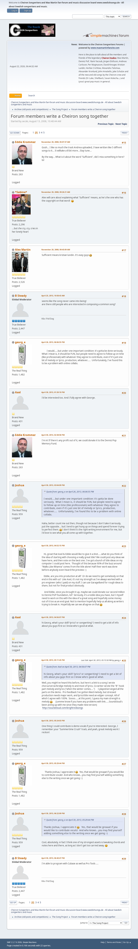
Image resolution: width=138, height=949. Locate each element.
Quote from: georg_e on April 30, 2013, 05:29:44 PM (70, 819)
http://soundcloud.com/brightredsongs (62, 707)
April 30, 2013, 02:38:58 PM (53, 435)
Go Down (15, 133)
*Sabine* (21, 192)
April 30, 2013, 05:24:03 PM (53, 720)
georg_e (20, 342)
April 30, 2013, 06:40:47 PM (53, 858)
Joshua (19, 485)
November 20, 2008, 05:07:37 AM (55, 142)
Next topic (121, 123)
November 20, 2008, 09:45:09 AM (55, 249)
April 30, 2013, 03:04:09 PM (53, 485)
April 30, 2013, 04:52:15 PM (53, 545)
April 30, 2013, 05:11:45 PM (53, 660)
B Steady (21, 296)
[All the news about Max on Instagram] (13, 235)
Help (103, 942)
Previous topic (106, 123)
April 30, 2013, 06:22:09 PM (53, 813)
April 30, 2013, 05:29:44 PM (53, 763)
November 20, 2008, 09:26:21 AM (55, 192)
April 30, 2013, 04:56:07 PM (53, 617)
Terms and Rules (114, 942)
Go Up (13, 902)
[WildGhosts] (13, 378)
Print (124, 133)
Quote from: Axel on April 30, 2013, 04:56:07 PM (68, 666)
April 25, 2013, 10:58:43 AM (53, 295)
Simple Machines (30, 942)
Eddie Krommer (25, 142)
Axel (18, 392)
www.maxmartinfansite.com (105, 47)
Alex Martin (23, 249)
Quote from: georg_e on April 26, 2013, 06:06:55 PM (70, 491)
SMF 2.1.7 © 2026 (14, 942)
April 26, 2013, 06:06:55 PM (53, 342)
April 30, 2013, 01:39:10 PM (53, 392)
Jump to (83, 922)
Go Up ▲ (127, 942)
